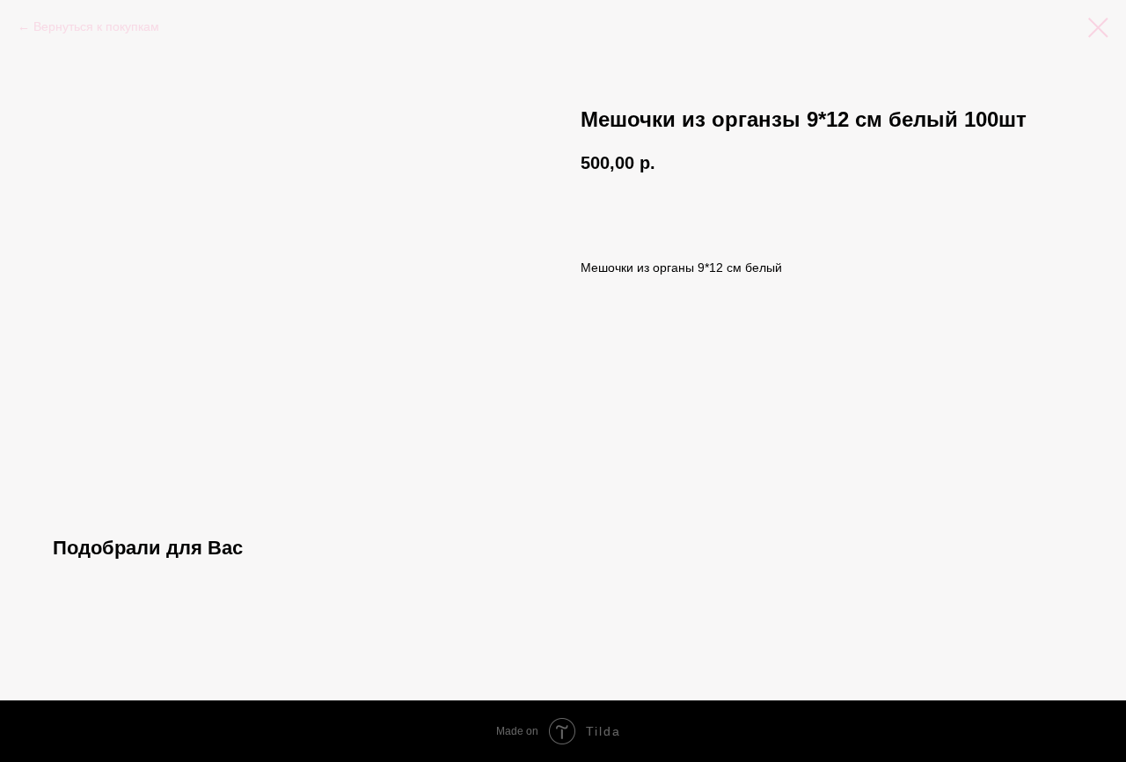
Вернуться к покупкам (96, 26)
